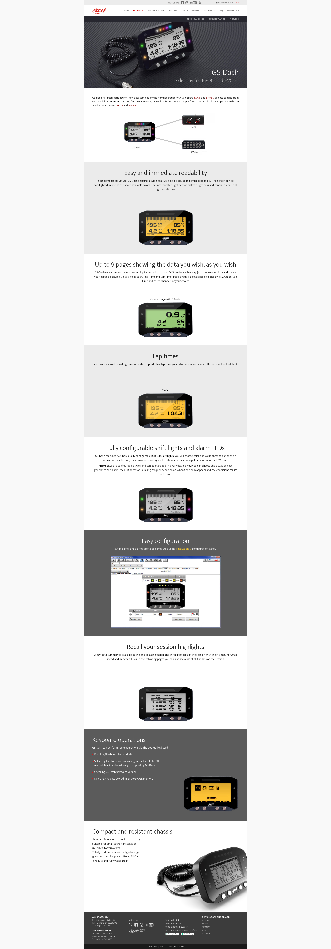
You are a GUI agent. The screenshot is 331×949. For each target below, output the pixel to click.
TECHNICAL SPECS (195, 19)
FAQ (221, 11)
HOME (126, 11)
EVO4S (132, 105)
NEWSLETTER (233, 11)
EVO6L (210, 97)
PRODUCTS (138, 11)
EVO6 (197, 97)
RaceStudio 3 (183, 548)
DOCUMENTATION (156, 11)
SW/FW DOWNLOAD (191, 11)
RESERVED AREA (225, 2)
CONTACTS (209, 11)
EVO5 (120, 105)
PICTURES (173, 11)
